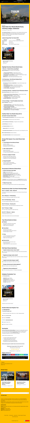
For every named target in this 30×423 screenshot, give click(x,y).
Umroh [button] (19, 2)
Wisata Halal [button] (19, 0)
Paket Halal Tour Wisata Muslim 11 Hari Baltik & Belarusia (6, 383)
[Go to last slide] (2, 380)
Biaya (23, 2)
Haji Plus (25, 0)
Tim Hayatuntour (5, 30)
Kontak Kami (16, 415)
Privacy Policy (6, 415)
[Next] (28, 380)
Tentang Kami (11, 415)
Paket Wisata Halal (15, 416)
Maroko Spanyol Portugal (22, 415)
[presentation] (7, 375)
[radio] (12, 349)
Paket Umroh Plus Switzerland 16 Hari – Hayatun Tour (7, 363)
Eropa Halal (3, 25)
